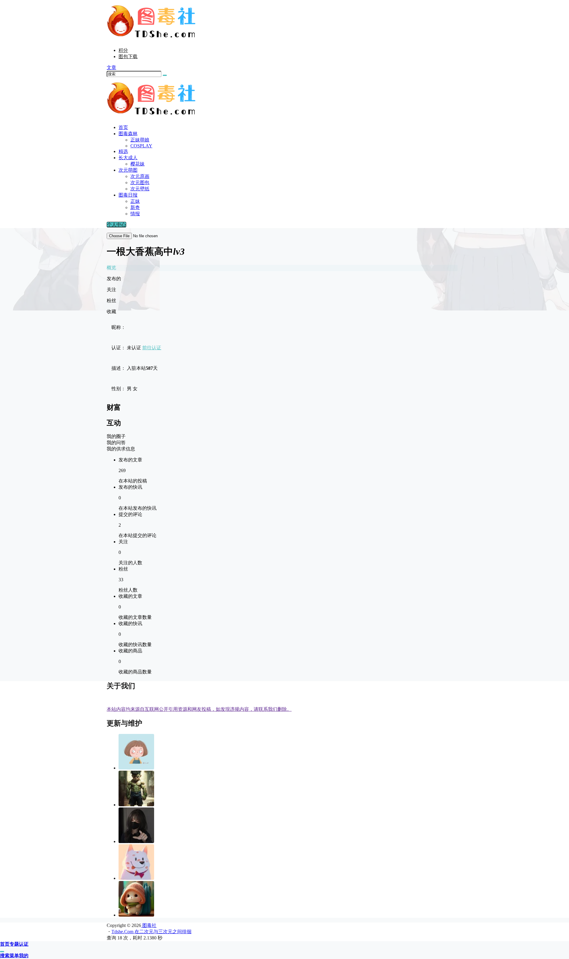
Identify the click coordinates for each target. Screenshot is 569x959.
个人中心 (116, 224)
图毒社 (148, 925)
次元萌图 (128, 170)
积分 (123, 50)
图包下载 (128, 56)
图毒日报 (128, 194)
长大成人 (128, 157)
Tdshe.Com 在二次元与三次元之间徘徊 (151, 931)
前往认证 (151, 347)
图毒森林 (128, 133)
